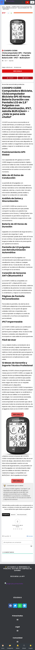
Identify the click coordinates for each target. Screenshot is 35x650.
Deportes (8, 6)
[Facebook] (10, 606)
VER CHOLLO (17, 71)
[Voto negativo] (8, 13)
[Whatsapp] (20, 606)
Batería (13, 514)
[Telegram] (24, 606)
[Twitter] (15, 606)
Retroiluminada (21, 514)
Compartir (11, 78)
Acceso (30, 536)
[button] (17, 619)
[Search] (22, 2)
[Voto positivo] (11, 13)
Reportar (26, 78)
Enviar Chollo (27, 2)
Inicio (3, 6)
